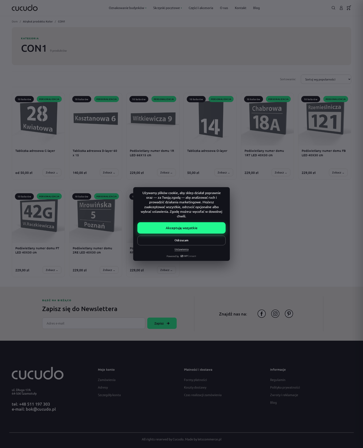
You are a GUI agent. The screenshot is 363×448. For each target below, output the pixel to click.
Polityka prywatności (285, 387)
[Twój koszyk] (349, 7)
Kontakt (240, 8)
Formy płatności (195, 380)
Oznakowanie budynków (127, 8)
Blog (256, 8)
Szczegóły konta (109, 395)
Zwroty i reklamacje (284, 395)
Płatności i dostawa (198, 369)
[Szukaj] (333, 8)
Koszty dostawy (195, 387)
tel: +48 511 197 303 (31, 403)
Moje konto (106, 369)
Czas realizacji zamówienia (203, 395)
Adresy (103, 387)
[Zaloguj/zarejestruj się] (341, 8)
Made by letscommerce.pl (203, 439)
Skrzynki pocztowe (167, 8)
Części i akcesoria (201, 8)
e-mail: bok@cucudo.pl (34, 408)
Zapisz (159, 323)
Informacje (278, 369)
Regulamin (277, 380)
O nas (224, 8)
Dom (15, 21)
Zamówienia (107, 380)
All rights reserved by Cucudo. (163, 439)
